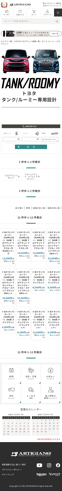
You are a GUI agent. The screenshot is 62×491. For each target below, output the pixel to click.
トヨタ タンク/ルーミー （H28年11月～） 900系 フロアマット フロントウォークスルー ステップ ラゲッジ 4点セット (53, 243)
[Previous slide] (3, 33)
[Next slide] (59, 33)
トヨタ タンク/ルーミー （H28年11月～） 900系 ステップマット (38, 277)
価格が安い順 (39, 208)
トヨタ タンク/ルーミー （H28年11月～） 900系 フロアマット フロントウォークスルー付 (23, 240)
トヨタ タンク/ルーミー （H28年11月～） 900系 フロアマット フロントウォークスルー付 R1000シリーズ (8, 243)
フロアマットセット (10, 176)
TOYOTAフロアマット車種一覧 (27, 41)
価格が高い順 (54, 208)
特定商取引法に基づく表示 (14, 464)
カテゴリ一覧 (6, 41)
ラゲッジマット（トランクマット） (31, 176)
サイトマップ (8, 474)
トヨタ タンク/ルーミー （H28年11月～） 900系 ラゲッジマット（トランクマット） (23, 319)
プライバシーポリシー (12, 469)
